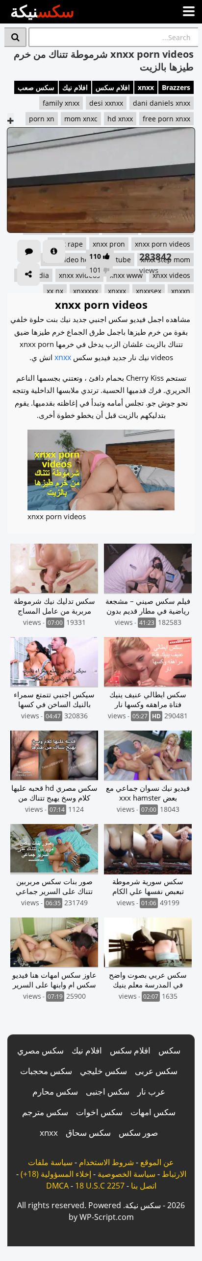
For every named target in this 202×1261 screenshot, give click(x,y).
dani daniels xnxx (161, 103)
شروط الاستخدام (106, 1162)
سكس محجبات (46, 1071)
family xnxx (61, 103)
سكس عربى (156, 1071)
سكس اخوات (99, 1112)
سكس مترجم (45, 1112)
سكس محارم (55, 1091)
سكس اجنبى (107, 1091)
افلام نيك (75, 87)
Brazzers (176, 87)
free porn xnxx (166, 118)
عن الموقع (157, 1162)
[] (15, 37)
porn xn (41, 118)
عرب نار (151, 1091)
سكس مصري (40, 1050)
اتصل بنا (143, 1185)
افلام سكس (113, 87)
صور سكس (138, 1132)
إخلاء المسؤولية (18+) (56, 1174)
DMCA (57, 1185)
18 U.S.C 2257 (100, 1185)
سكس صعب (36, 87)
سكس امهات (153, 1112)
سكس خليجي (103, 1071)
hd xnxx (120, 118)
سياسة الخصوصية (126, 1174)
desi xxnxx (106, 103)
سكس (169, 1050)
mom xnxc (81, 118)
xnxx (146, 87)
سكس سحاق (88, 1132)
